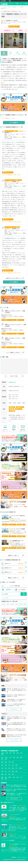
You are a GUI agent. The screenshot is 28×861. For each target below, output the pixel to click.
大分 (21, 777)
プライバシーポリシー (22, 857)
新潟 (4, 604)
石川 (9, 765)
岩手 (10, 753)
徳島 (13, 774)
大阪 (2, 768)
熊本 (6, 777)
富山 (13, 765)
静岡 (6, 762)
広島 (2, 771)
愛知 (2, 762)
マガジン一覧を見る (14, 740)
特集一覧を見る (14, 709)
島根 (16, 771)
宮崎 (2, 778)
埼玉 (10, 757)
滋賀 (13, 768)
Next (24, 39)
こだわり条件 (5, 597)
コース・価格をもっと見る (14, 352)
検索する (23, 594)
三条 (16, 604)
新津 (25, 604)
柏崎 (21, 604)
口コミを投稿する (14, 122)
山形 (21, 753)
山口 (9, 771)
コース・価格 (17, 54)
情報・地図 (24, 54)
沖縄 (6, 778)
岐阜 (13, 762)
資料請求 (20, 30)
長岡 (12, 604)
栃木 (2, 759)
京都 (9, 768)
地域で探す (8, 589)
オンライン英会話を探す (15, 585)
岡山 (6, 771)
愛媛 (2, 774)
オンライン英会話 (24, 3)
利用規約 (14, 857)
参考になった (8, 172)
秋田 (14, 753)
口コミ (10, 54)
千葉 (14, 757)
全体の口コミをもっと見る (14, 278)
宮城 (18, 753)
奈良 (16, 768)
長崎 (14, 777)
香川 (6, 774)
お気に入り (14, 26)
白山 (8, 604)
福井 (16, 765)
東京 (2, 757)
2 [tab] (15, 49)
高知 (9, 774)
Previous (1, 39)
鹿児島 (9, 777)
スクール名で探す (21, 589)
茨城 (18, 757)
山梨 (6, 759)
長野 (6, 765)
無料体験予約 (7, 30)
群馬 (21, 757)
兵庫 (6, 768)
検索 (17, 3)
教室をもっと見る (13, 555)
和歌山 (20, 768)
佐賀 (18, 777)
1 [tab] (12, 49)
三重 (9, 762)
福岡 (2, 777)
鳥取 (13, 771)
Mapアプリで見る (14, 376)
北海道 (2, 753)
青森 (7, 753)
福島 (2, 754)
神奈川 (6, 757)
